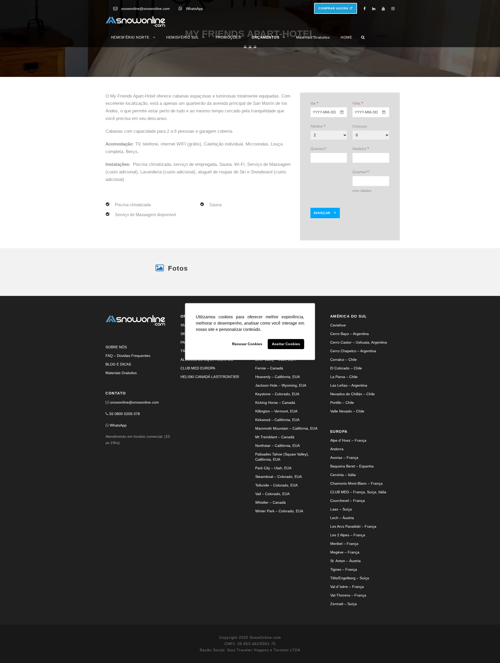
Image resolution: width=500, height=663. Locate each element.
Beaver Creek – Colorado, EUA (281, 378)
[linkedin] (373, 9)
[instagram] (393, 9)
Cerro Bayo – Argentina (349, 369)
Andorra (336, 484)
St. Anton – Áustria (345, 596)
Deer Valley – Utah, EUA (275, 395)
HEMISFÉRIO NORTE (130, 37)
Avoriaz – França (344, 493)
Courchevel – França (347, 536)
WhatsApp (194, 9)
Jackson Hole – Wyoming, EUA (280, 421)
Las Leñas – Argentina (348, 421)
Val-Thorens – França (348, 631)
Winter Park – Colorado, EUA (279, 546)
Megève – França (344, 588)
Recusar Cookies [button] (247, 344)
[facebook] (365, 9)
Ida (314, 150)
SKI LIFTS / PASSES (197, 369)
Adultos (317, 173)
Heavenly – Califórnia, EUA (277, 412)
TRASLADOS (191, 386)
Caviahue (338, 360)
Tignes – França (343, 605)
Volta (357, 150)
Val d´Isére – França (347, 622)
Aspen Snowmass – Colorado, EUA (284, 360)
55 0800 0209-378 (124, 449)
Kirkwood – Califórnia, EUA (277, 455)
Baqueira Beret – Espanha (352, 502)
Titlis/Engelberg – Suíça (349, 613)
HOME (346, 37)
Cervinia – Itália (343, 510)
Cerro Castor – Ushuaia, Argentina (358, 378)
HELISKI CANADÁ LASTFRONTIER (209, 412)
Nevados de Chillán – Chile (352, 429)
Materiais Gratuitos (313, 37)
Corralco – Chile (343, 395)
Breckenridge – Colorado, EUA (280, 386)
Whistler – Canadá (270, 538)
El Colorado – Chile (346, 404)
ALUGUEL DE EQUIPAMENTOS (206, 395)
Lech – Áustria (342, 553)
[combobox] (328, 159)
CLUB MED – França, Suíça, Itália (358, 527)
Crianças (359, 173)
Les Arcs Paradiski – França (353, 562)
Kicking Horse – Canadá (275, 438)
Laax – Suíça (341, 545)
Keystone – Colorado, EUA (277, 429)
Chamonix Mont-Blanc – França (356, 519)
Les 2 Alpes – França (347, 570)
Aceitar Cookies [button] (286, 344)
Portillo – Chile (342, 438)
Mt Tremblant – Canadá (274, 472)
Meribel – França (344, 579)
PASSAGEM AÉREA (196, 378)
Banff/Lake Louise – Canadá (278, 369)
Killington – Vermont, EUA (276, 447)
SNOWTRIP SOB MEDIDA (202, 360)
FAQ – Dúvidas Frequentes (127, 391)
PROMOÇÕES (228, 37)
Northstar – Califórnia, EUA (277, 481)
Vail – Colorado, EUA (272, 529)
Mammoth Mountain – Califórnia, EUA (286, 464)
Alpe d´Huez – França (348, 476)
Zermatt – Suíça (343, 639)
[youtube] (383, 9)
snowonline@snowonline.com (145, 9)
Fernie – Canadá (269, 404)
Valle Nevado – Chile (347, 447)
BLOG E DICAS (118, 400)
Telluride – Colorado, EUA (276, 521)
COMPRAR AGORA (333, 8)
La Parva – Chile (344, 412)
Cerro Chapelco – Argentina (353, 386)
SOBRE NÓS (116, 382)
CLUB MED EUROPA (197, 404)
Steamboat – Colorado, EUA (278, 512)
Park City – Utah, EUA (273, 503)
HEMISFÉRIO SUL (182, 37)
